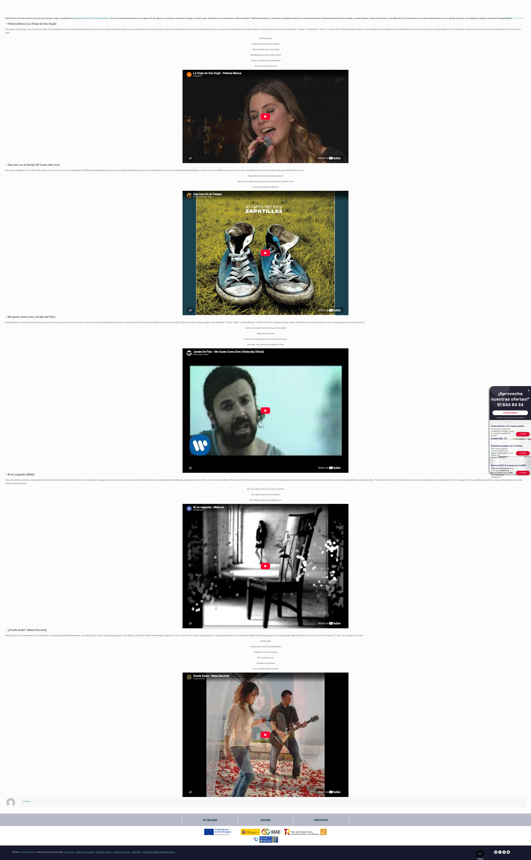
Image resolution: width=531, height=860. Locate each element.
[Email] (508, 853)
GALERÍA (265, 820)
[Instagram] (495, 853)
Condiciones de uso (121, 852)
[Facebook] (500, 853)
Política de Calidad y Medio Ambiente (159, 852)
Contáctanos (510, 412)
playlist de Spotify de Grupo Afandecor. (92, 18)
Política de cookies (104, 852)
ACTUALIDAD (210, 820)
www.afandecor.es (27, 852)
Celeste (26, 801)
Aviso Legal (69, 852)
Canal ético (136, 852)
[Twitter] (504, 853)
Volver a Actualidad (515, 18)
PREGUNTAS (321, 820)
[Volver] (480, 853)
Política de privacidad (85, 852)
